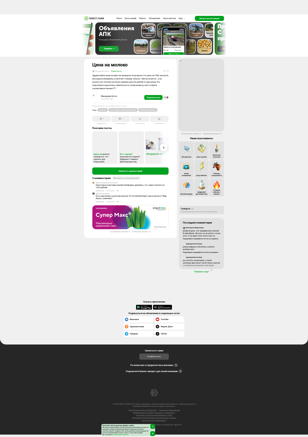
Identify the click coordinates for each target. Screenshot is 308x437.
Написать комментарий (130, 171)
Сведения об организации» (154, 420)
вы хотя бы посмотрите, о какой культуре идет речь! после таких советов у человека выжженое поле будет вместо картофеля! (201, 264)
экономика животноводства (123, 110)
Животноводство (148, 110)
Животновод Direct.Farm (107, 183)
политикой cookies (120, 434)
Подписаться (116, 71)
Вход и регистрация (209, 18)
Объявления (154, 18)
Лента (119, 18)
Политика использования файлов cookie (154, 415)
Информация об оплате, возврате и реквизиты (154, 413)
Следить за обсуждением (127, 178)
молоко (102, 110)
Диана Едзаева (102, 194)
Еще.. (181, 18)
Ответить (100, 191)
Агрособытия (169, 18)
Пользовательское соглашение (142, 410)
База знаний (130, 18)
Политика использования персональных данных (154, 418)
